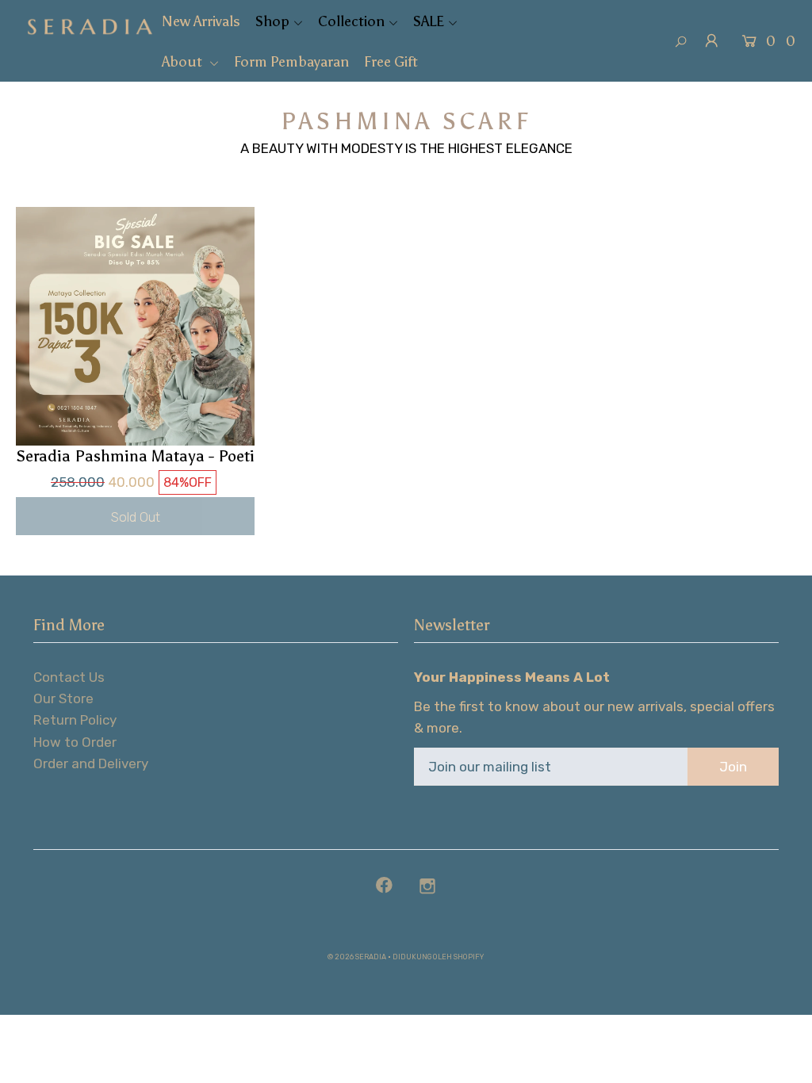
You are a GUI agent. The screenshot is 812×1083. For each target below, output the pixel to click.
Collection (351, 21)
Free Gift (391, 62)
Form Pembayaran (291, 62)
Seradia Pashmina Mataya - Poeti (135, 455)
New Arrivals (201, 21)
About (183, 62)
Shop (272, 21)
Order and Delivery (90, 763)
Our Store (63, 698)
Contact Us (69, 677)
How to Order (75, 742)
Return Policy (75, 720)
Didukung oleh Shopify (438, 956)
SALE (428, 21)
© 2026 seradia (356, 956)
